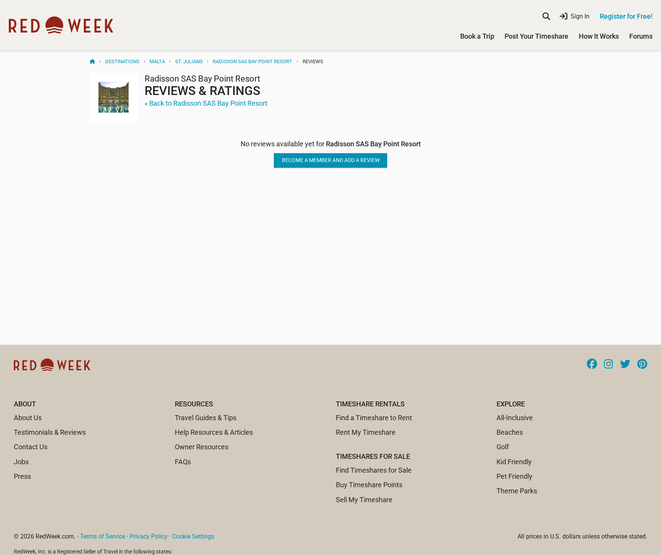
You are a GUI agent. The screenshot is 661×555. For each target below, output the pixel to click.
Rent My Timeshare (366, 432)
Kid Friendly (514, 462)
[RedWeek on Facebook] (592, 364)
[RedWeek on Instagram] (608, 364)
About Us (28, 418)
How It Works (599, 36)
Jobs (21, 462)
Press (22, 476)
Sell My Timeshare (364, 500)
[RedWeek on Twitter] (625, 364)
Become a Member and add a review (330, 160)
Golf (503, 447)
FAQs (183, 462)
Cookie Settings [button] (193, 536)
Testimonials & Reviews (50, 432)
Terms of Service (102, 536)
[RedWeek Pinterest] (642, 364)
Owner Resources (201, 447)
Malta (157, 61)
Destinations (122, 61)
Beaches (510, 432)
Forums (641, 36)
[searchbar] (546, 16)
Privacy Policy (149, 536)
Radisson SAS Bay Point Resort (252, 61)
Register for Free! (626, 16)
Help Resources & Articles (214, 432)
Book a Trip (477, 36)
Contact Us (30, 447)
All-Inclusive (515, 418)
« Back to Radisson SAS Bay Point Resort (206, 103)
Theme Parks (517, 491)
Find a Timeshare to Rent (374, 418)
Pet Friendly (514, 476)
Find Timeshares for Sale (374, 470)
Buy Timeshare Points (369, 485)
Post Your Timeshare (536, 36)
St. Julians (189, 61)
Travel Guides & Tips (205, 418)
